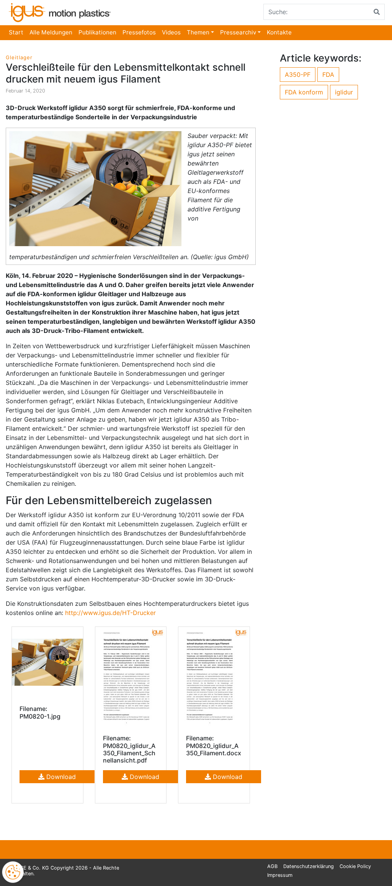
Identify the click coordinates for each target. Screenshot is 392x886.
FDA (328, 74)
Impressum (279, 875)
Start (16, 32)
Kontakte (279, 32)
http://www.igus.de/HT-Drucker (110, 613)
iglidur (344, 92)
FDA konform (304, 92)
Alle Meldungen (50, 32)
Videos (171, 32)
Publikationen (97, 32)
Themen (198, 32)
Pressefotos (139, 32)
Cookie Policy (355, 866)
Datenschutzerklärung (308, 866)
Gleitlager (19, 57)
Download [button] (60, 777)
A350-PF (297, 74)
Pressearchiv (238, 32)
